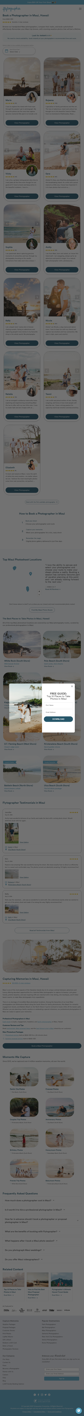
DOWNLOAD (58, 719)
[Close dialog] (72, 686)
